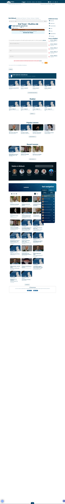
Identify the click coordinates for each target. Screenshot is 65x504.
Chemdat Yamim (11, 152)
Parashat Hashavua (36, 202)
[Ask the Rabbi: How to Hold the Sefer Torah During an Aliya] (38, 238)
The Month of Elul (23, 152)
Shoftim (23, 214)
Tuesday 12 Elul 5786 (11, 4)
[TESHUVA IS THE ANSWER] (25, 151)
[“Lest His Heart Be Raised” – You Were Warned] (38, 202)
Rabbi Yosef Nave (35, 155)
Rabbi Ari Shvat (35, 256)
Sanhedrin (22, 86)
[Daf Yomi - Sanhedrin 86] (25, 85)
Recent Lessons (32, 144)
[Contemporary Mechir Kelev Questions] (26, 202)
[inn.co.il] (48, 1)
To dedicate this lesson (28, 29)
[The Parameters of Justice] (15, 213)
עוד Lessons (28, 284)
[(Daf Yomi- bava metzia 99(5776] (14, 85)
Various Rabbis (12, 243)
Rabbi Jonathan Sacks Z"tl (13, 217)
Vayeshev (10, 131)
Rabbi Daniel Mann (35, 242)
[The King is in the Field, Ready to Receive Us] (26, 264)
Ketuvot (34, 86)
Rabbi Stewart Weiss (23, 155)
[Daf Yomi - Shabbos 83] (25, 106)
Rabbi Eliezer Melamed (47, 133)
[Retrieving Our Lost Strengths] (37, 151)
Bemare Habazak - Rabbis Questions (37, 239)
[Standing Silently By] (38, 213)
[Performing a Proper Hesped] (37, 129)
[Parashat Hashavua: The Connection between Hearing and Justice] (26, 251)
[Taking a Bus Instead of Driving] (15, 250)
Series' (51, 190)
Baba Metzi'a (11, 86)
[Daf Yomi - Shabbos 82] (49, 85)
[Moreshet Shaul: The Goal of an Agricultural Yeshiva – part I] (14, 152)
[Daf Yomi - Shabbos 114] (37, 106)
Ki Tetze (34, 152)
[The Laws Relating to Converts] (49, 129)
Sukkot (22, 131)
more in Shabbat (53, 38)
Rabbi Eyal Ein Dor (23, 133)
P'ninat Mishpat (24, 226)
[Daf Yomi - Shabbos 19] (14, 106)
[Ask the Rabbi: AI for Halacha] (26, 276)
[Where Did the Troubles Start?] (14, 129)
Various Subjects (35, 131)
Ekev (11, 264)
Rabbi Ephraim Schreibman (53, 44)
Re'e (22, 264)
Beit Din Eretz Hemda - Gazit (36, 269)
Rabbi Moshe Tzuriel (35, 216)
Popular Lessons (32, 123)
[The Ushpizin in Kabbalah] (25, 129)
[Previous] (10, 171)
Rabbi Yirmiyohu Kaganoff (36, 133)
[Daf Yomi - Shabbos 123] (49, 106)
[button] (64, 501)
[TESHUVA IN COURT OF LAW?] (26, 214)
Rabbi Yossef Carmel (11, 133)
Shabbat (11, 69)
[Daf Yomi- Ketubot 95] (37, 85)
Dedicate (53, 4)
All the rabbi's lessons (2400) (32, 92)
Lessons (44, 190)
